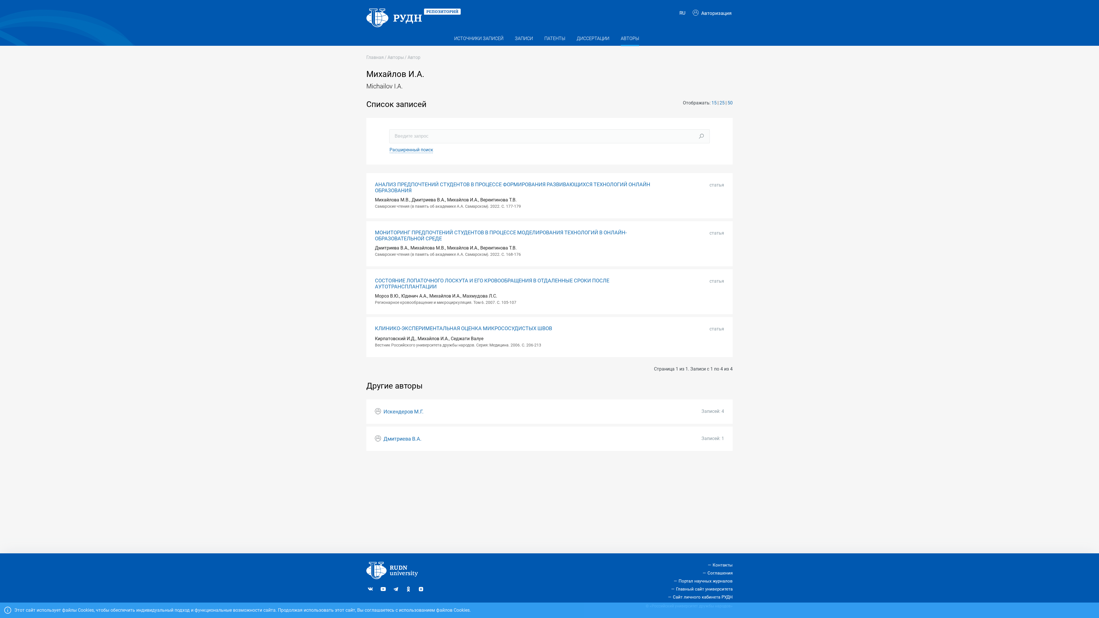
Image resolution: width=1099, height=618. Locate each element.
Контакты (723, 565)
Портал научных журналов (706, 581)
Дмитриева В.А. (403, 439)
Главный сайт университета (704, 589)
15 (714, 103)
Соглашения (720, 573)
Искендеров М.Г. (404, 412)
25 (722, 103)
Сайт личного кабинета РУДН (703, 597)
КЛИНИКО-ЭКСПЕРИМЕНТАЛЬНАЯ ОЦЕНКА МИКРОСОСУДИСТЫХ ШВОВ (463, 328)
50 (730, 103)
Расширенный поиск (411, 149)
